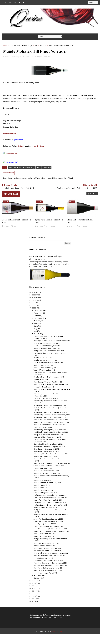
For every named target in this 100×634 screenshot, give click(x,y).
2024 (34, 297)
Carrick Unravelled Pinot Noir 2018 (47, 473)
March (37, 334)
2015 (34, 591)
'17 (10, 46)
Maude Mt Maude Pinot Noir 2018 (46, 543)
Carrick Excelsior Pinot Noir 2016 (46, 471)
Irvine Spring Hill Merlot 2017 (45, 524)
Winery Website (9, 133)
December (38, 310)
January (37, 578)
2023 (34, 300)
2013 (34, 596)
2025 (34, 295)
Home (5, 46)
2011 (33, 601)
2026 (34, 292)
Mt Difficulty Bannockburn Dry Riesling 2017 (51, 417)
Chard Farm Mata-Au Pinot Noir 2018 (48, 500)
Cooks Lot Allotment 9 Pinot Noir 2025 (16, 221)
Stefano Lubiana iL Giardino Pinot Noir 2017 (50, 505)
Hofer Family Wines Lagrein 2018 (46, 449)
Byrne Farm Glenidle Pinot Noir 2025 (49, 221)
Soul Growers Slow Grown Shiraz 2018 (48, 363)
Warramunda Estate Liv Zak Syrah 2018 (49, 466)
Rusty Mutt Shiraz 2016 (43, 427)
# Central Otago (29, 168)
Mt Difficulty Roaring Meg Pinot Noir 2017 (50, 430)
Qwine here (18, 140)
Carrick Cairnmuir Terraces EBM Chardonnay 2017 (51, 477)
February (38, 575)
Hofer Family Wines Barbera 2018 (47, 451)
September (38, 318)
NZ (36, 46)
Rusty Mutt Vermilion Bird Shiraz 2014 (48, 435)
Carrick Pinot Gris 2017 (42, 485)
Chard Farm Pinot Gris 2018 (44, 534)
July (35, 323)
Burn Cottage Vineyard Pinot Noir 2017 (49, 382)
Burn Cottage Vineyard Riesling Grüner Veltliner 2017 (52, 390)
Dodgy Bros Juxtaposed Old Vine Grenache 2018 (50, 540)
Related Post (11, 194)
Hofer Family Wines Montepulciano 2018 (49, 447)
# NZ (38, 168)
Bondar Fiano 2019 (41, 379)
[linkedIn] (23, 2)
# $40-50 (17, 168)
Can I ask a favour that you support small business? (50, 373)
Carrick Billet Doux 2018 (43, 468)
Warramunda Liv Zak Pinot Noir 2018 (48, 570)
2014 (34, 594)
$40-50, (27, 56)
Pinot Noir (43, 46)
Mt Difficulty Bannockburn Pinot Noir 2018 (50, 412)
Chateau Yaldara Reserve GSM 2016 (47, 437)
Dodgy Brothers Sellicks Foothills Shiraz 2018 (51, 422)
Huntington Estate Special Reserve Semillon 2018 (51, 515)
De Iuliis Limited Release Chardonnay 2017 (50, 556)
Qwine (20, 146)
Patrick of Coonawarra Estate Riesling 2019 (51, 563)
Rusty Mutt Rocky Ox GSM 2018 (46, 398)
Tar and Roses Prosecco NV (44, 546)
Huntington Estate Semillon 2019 (46, 507)
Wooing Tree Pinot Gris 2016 (44, 370)
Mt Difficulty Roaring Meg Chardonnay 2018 (51, 432)
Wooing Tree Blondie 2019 (43, 365)
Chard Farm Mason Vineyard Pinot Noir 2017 (51, 498)
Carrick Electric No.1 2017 (43, 490)
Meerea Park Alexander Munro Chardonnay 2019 (50, 460)
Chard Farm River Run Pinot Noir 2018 (48, 521)
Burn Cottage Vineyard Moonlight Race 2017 (51, 384)
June (36, 326)
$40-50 (17, 46)
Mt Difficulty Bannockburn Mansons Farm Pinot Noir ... (50, 402)
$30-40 (6, 201)
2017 (34, 586)
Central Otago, (36, 56)
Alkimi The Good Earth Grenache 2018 (48, 519)
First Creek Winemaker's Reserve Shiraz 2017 (51, 553)
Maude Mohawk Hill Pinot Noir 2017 (47, 551)
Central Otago (27, 46)
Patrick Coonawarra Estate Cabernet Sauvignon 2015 (48, 337)
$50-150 (39, 201)
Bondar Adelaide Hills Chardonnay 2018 (49, 377)
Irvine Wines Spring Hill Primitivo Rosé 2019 (50, 529)
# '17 (10, 168)
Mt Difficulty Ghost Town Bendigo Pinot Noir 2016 (51, 409)
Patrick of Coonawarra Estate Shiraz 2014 (50, 425)
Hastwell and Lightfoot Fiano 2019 (47, 348)
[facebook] (28, 2)
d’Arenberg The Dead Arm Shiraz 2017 (48, 560)
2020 (34, 308)
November (38, 313)
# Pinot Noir (46, 168)
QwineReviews (38, 146)
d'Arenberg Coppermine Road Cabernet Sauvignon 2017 (49, 395)
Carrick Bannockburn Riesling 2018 (47, 483)
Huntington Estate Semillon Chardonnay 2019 (52, 341)
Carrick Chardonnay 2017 (44, 480)
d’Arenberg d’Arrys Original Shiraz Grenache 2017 (51, 354)
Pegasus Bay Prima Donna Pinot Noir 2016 (50, 565)
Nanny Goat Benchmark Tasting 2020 (48, 444)
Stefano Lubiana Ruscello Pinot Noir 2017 (50, 495)
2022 (34, 303)
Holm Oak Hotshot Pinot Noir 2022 (80, 221)
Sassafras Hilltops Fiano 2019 (45, 573)
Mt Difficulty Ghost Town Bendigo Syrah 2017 (51, 405)
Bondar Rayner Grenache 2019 (45, 360)
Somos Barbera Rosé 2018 (44, 387)
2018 (34, 583)
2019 (34, 581)
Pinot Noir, (47, 56)
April (36, 331)
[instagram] (15, 2)
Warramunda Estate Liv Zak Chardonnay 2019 (52, 463)
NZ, (42, 56)
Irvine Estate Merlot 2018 (43, 558)
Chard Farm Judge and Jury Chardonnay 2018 (51, 531)
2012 (34, 599)
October (37, 316)
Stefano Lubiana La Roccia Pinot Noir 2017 (50, 502)
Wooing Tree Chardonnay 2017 (45, 368)
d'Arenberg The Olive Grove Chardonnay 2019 (51, 454)
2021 (34, 305)
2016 (34, 588)
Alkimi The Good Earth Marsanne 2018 (48, 526)
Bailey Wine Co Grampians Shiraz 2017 (48, 568)
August (37, 321)
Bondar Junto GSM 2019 (43, 358)
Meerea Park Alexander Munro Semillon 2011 (51, 420)
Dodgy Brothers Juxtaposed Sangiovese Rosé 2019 (51, 511)
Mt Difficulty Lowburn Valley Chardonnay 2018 (52, 415)
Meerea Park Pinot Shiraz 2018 (45, 456)
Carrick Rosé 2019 (41, 488)
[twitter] (19, 2)
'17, (23, 56)
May (36, 329)
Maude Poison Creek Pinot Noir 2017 (48, 548)
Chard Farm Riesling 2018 (44, 536)
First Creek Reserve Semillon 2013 (47, 343)
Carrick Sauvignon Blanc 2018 (45, 493)
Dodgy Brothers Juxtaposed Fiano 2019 (49, 351)
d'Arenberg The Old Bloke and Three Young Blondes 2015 (50, 440)
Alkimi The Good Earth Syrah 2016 (47, 346)
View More (93, 194)
